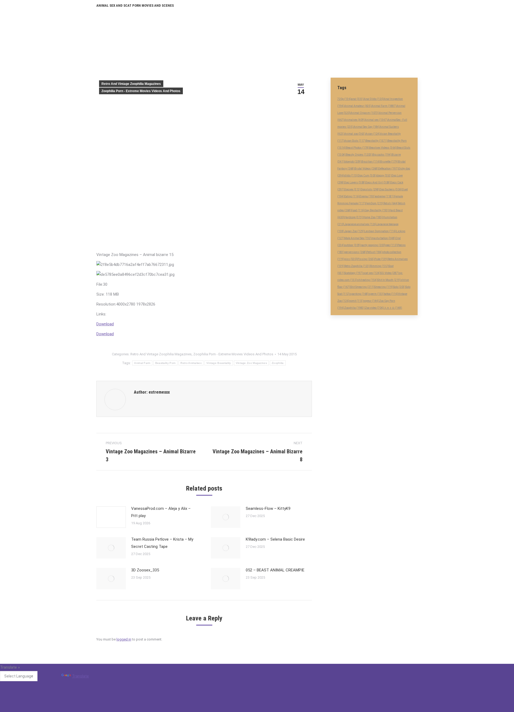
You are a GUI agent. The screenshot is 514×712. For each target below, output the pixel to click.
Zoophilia (278, 362)
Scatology (353, 273)
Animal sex (376, 119)
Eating (352, 196)
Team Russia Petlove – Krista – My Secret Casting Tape (162, 543)
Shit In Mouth (389, 279)
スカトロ (393, 307)
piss (350, 259)
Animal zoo (354, 133)
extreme (384, 196)
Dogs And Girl (377, 182)
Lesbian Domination (380, 231)
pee (391, 245)
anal (357, 98)
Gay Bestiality (377, 210)
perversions (355, 252)
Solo (399, 286)
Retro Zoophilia (357, 266)
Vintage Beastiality (218, 362)
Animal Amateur (358, 105)
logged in (123, 639)
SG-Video (389, 273)
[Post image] (111, 517)
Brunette (389, 161)
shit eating (367, 279)
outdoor (352, 245)
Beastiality (377, 140)
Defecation (388, 168)
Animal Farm (142, 362)
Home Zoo (373, 217)
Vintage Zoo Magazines (251, 362)
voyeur (371, 300)
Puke (381, 259)
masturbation (383, 238)
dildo (351, 175)
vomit (356, 300)
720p (344, 98)
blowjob (352, 161)
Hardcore (353, 217)
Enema (367, 196)
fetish (391, 203)
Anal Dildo (374, 98)
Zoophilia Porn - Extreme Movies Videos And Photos (140, 91)
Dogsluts (370, 189)
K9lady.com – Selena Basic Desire (275, 539)
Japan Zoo (354, 231)
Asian (372, 133)
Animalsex (354, 119)
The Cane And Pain (224, 679)
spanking (359, 293)
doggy (384, 175)
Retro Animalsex (191, 362)
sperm (376, 293)
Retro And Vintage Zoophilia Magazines (131, 84)
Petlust (374, 252)
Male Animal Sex (358, 238)
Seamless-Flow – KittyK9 (268, 508)
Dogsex (352, 189)
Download (105, 324)
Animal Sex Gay (367, 126)
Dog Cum (367, 175)
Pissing (366, 259)
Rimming (379, 266)
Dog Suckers (391, 189)
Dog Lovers (354, 182)
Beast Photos (357, 147)
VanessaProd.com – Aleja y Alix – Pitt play (161, 512)
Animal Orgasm (364, 112)
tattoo (391, 293)
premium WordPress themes (232, 709)
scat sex (371, 273)
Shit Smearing (362, 286)
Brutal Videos (366, 168)
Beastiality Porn (165, 362)
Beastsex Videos (383, 147)
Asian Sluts (355, 140)
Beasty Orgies (359, 154)
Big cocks (382, 154)
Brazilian (370, 161)
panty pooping (373, 245)
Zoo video (374, 307)
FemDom (374, 203)
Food (358, 210)
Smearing (383, 286)
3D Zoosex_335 (145, 570)
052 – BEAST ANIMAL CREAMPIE (275, 570)
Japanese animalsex (360, 224)
